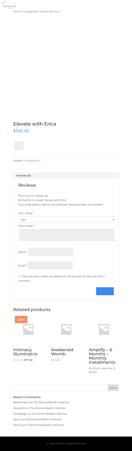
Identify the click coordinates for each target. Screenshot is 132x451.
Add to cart (39, 144)
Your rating (26, 213)
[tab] (23, 175)
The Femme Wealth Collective (51, 402)
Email (22, 265)
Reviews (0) (24, 175)
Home (16, 11)
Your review (26, 226)
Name (23, 252)
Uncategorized (30, 11)
